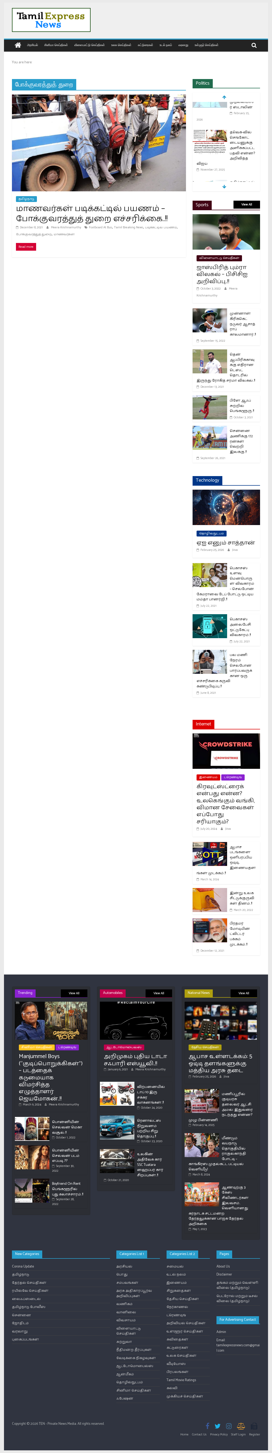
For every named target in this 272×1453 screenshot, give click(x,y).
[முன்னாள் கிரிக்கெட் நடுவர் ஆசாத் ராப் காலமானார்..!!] (210, 311)
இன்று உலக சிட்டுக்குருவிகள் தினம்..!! (242, 898)
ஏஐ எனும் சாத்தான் (226, 543)
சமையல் (175, 1266)
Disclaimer (224, 1274)
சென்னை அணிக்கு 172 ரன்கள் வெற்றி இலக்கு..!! (241, 441)
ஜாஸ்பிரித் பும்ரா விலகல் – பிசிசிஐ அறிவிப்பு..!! (222, 274)
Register (254, 1434)
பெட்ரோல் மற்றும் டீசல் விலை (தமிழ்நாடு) (237, 1298)
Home (184, 1434)
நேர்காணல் (177, 1307)
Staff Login (238, 1434)
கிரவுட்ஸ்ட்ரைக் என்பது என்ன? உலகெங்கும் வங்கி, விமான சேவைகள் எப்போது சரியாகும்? (226, 804)
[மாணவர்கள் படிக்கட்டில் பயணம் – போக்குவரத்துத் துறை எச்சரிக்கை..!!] (99, 97)
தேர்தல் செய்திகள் (29, 1283)
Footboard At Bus (100, 227)
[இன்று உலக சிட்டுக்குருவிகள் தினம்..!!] (210, 891)
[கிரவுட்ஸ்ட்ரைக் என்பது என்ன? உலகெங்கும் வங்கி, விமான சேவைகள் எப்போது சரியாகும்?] (226, 736)
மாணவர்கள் (64, 234)
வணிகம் (124, 1304)
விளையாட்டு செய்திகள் (89, 45)
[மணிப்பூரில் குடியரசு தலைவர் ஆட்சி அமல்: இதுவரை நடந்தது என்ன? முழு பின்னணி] (202, 1091)
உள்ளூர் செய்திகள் (207, 45)
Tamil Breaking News (128, 227)
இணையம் (208, 777)
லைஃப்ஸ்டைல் (26, 1299)
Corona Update (23, 1266)
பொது (122, 1274)
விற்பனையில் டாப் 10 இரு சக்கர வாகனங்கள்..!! (151, 1095)
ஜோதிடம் (20, 1323)
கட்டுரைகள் (145, 45)
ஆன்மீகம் (125, 1374)
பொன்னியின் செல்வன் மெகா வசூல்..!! (67, 1127)
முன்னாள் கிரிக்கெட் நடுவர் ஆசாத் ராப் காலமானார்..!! (243, 324)
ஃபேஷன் (124, 1398)
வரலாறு (183, 45)
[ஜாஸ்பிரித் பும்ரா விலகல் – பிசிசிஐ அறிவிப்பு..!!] (226, 217)
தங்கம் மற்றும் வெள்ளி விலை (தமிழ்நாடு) (237, 1285)
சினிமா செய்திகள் (56, 45)
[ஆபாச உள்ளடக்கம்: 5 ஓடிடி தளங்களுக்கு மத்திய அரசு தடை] (221, 1004)
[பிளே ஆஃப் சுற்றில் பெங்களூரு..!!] (210, 398)
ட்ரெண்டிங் (233, 777)
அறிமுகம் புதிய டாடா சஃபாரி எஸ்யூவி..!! (135, 1060)
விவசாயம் (126, 1320)
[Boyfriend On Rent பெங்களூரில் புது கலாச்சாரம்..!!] (32, 1181)
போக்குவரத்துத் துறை (34, 234)
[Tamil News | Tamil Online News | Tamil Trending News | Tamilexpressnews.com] (18, 46)
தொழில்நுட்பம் (211, 533)
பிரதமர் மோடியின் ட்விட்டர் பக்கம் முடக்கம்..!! (240, 933)
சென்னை (21, 1315)
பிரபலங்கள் (178, 1372)
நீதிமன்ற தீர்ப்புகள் (134, 1350)
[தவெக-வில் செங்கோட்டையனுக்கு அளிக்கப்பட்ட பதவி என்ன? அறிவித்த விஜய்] (210, 106)
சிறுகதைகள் (179, 1291)
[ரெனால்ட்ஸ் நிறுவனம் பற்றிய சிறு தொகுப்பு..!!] (117, 1118)
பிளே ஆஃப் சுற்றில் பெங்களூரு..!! (242, 406)
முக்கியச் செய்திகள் (185, 1396)
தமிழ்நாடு (26, 198)
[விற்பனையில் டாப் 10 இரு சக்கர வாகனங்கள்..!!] (117, 1084)
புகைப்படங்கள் (25, 1339)
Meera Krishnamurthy (66, 227)
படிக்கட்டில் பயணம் (161, 227)
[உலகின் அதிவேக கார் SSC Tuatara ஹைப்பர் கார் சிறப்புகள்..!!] (117, 1151)
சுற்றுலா (124, 1342)
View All (246, 204)
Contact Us (199, 1434)
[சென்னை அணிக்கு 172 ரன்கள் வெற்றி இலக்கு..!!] (210, 429)
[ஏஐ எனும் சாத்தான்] (226, 493)
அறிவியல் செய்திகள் (186, 1323)
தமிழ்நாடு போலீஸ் (28, 1307)
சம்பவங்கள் (127, 1283)
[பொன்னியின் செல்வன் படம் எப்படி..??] (32, 1147)
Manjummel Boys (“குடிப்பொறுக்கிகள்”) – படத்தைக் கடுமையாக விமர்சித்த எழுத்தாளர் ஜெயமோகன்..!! (51, 1077)
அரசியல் (32, 45)
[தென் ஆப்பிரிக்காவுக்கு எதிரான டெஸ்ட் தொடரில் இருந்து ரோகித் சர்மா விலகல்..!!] (210, 352)
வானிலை (126, 1312)
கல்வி (172, 1388)
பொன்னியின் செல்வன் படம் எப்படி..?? (65, 1155)
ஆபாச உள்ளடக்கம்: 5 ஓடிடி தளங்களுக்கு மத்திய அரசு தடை (220, 1063)
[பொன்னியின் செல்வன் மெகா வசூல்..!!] (32, 1119)
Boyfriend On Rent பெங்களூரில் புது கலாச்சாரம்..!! (67, 1189)
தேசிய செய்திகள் (205, 1047)
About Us (223, 1266)
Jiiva (235, 549)
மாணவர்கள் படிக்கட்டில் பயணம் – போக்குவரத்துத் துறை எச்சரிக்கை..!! (92, 214)
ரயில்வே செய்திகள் (30, 1291)
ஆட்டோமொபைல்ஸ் (124, 1047)
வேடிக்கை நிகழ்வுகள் (136, 1358)
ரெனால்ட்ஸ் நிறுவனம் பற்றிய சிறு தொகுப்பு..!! (149, 1129)
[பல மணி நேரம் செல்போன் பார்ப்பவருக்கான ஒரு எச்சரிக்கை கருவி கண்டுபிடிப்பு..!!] (210, 653)
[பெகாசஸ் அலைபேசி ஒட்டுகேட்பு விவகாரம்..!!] (210, 617)
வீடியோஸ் (176, 1364)
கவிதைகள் (177, 1339)
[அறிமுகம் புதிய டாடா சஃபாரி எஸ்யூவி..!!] (136, 1004)
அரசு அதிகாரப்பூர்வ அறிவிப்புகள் (134, 1293)
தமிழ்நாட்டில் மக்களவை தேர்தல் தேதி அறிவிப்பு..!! (242, 164)
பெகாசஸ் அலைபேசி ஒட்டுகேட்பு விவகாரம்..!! (240, 627)
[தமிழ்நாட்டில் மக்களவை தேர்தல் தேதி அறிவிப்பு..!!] (210, 156)
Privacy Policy (219, 1434)
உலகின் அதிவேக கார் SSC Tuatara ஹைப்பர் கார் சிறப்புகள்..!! (150, 1164)
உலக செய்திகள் (121, 45)
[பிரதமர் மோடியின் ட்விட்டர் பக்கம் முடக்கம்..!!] (210, 921)
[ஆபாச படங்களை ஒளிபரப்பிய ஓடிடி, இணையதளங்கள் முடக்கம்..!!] (210, 845)
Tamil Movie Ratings (181, 1380)
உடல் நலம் (166, 45)
